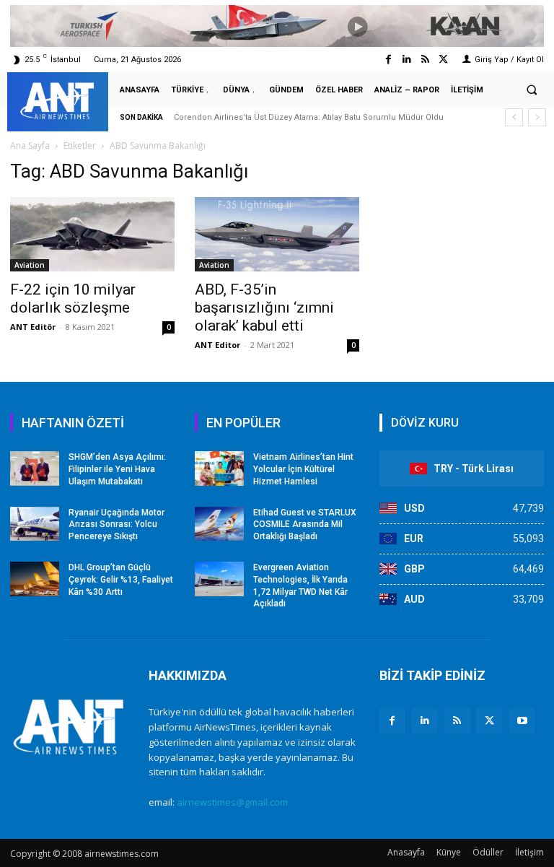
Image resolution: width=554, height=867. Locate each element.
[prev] (514, 117)
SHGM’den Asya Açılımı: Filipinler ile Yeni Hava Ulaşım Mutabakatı (117, 469)
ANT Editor (217, 344)
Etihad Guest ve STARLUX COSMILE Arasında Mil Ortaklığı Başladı (304, 524)
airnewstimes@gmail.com (232, 802)
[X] (489, 720)
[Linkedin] (406, 60)
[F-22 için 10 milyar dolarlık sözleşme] (92, 234)
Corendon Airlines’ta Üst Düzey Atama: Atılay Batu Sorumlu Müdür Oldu (309, 117)
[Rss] (425, 60)
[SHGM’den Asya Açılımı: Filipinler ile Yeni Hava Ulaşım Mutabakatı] (34, 468)
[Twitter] (443, 60)
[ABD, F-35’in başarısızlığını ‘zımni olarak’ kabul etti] (277, 234)
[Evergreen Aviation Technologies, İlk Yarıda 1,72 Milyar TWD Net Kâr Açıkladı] (219, 579)
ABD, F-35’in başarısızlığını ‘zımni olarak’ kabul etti (264, 307)
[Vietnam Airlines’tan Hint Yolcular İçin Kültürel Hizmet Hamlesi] (219, 468)
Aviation (29, 265)
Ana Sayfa (30, 145)
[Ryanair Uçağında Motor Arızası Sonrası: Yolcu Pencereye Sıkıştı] (34, 524)
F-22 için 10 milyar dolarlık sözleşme (73, 298)
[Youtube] (522, 720)
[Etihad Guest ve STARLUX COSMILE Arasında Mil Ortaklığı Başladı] (219, 524)
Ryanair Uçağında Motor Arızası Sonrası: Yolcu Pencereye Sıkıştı (116, 524)
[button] (531, 90)
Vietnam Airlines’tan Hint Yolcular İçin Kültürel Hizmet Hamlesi (303, 469)
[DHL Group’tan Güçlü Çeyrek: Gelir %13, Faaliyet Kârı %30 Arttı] (34, 579)
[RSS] (457, 720)
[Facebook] (388, 60)
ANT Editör (33, 326)
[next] (537, 117)
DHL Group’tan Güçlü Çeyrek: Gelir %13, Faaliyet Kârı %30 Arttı (121, 579)
